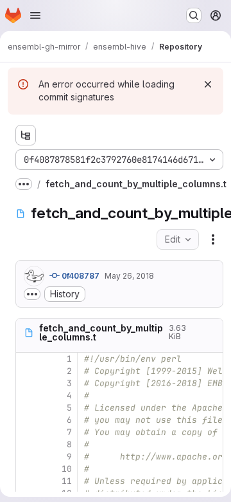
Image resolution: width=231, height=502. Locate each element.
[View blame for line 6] (27, 420)
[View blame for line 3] (27, 383)
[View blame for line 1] (27, 359)
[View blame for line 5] (27, 408)
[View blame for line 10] (27, 469)
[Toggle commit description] (32, 294)
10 (67, 468)
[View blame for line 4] (27, 395)
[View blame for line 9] (27, 457)
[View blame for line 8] (27, 444)
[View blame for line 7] (27, 432)
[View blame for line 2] (27, 371)
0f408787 (79, 276)
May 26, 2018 (129, 276)
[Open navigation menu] (35, 15)
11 (67, 481)
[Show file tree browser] (25, 135)
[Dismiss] (208, 84)
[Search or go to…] (193, 15)
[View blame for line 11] (27, 481)
